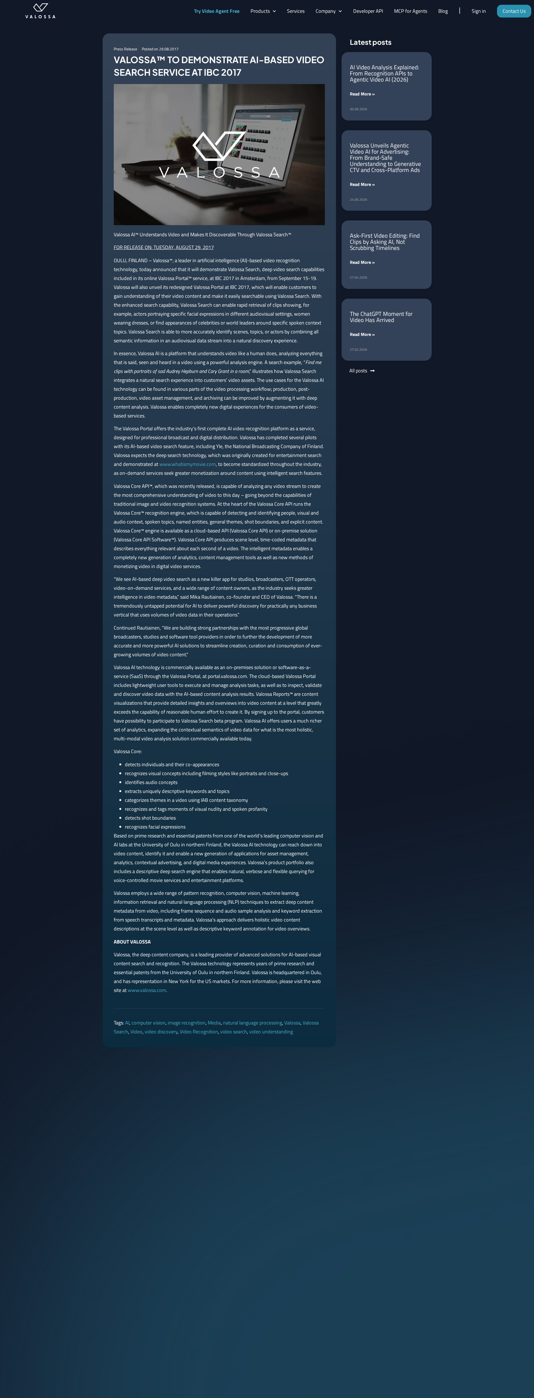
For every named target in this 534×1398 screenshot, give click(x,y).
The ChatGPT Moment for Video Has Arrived (381, 316)
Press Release (125, 49)
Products (260, 11)
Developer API (368, 11)
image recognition (187, 1022)
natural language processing (252, 1022)
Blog (443, 11)
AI (127, 1022)
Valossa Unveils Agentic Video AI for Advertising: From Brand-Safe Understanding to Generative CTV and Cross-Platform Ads (385, 157)
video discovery (161, 1031)
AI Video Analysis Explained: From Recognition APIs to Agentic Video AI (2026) (384, 73)
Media (214, 1022)
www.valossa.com (147, 990)
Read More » (362, 93)
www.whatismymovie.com (187, 464)
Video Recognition (199, 1031)
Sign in (479, 11)
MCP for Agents (410, 11)
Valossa (292, 1022)
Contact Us (514, 11)
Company (326, 11)
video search (233, 1031)
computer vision (148, 1022)
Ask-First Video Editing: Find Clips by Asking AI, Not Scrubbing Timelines (385, 241)
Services (296, 11)
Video (136, 1031)
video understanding (271, 1031)
